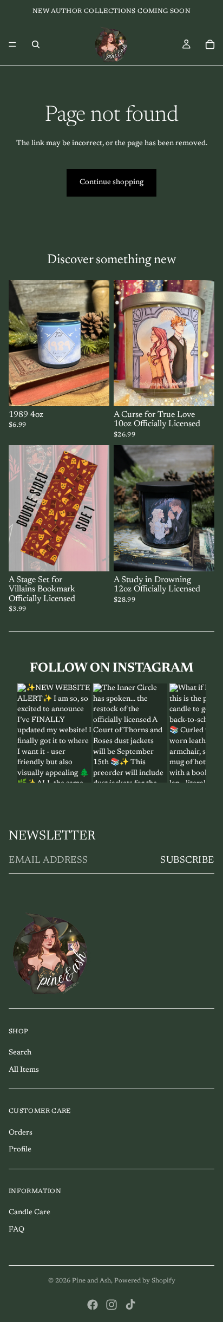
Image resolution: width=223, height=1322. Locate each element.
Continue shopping (111, 182)
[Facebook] (92, 1304)
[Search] (36, 44)
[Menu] (12, 44)
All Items (24, 1070)
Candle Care (29, 1212)
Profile (20, 1150)
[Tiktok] (130, 1304)
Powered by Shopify (144, 1281)
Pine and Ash (91, 1281)
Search (20, 1053)
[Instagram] (111, 1304)
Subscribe (187, 860)
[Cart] (210, 44)
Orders (20, 1133)
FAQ (16, 1230)
